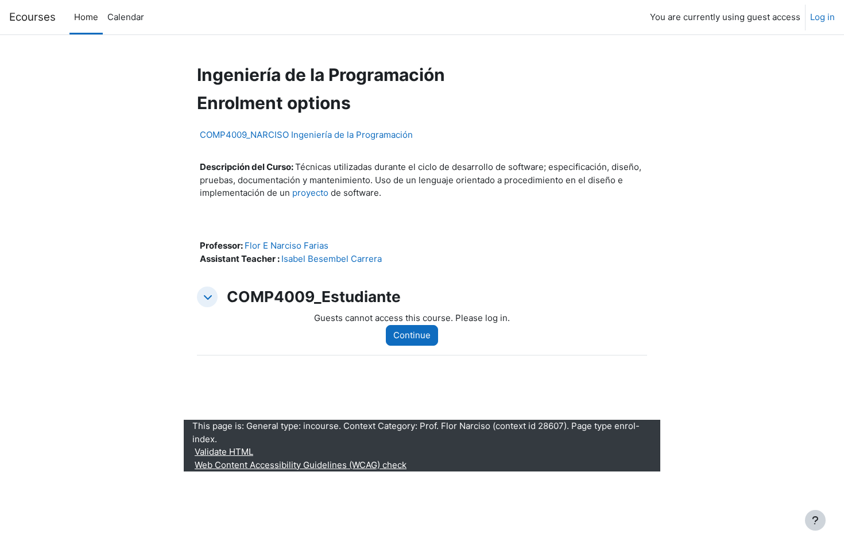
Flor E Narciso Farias (286, 245)
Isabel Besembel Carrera (331, 258)
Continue (412, 335)
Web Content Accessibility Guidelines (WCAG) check (300, 464)
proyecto (310, 192)
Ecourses (32, 17)
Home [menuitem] (86, 16)
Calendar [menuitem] (125, 16)
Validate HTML (224, 451)
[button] (207, 297)
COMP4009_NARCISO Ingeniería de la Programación (306, 134)
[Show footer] (815, 520)
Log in (822, 16)
